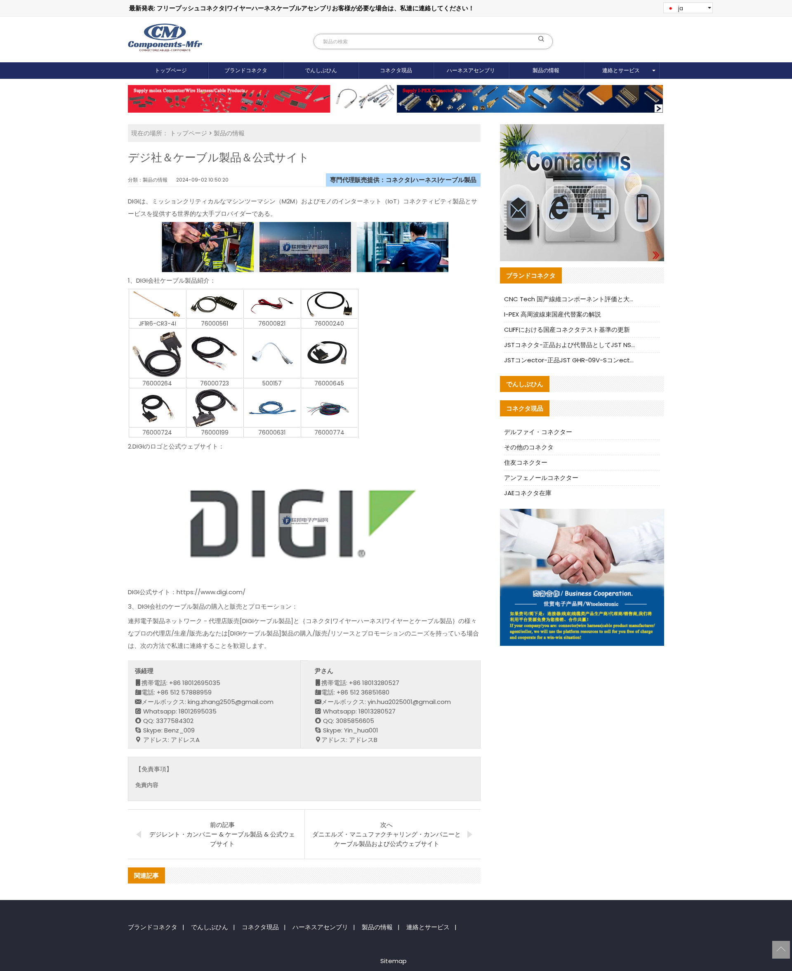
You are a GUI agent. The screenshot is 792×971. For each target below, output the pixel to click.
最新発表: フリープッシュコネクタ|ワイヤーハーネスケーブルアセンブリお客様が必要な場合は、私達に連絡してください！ (301, 8)
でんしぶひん (321, 70)
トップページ (171, 70)
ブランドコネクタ (245, 70)
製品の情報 (546, 70)
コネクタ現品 (396, 70)
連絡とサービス (621, 70)
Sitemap (393, 961)
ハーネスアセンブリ (471, 70)
